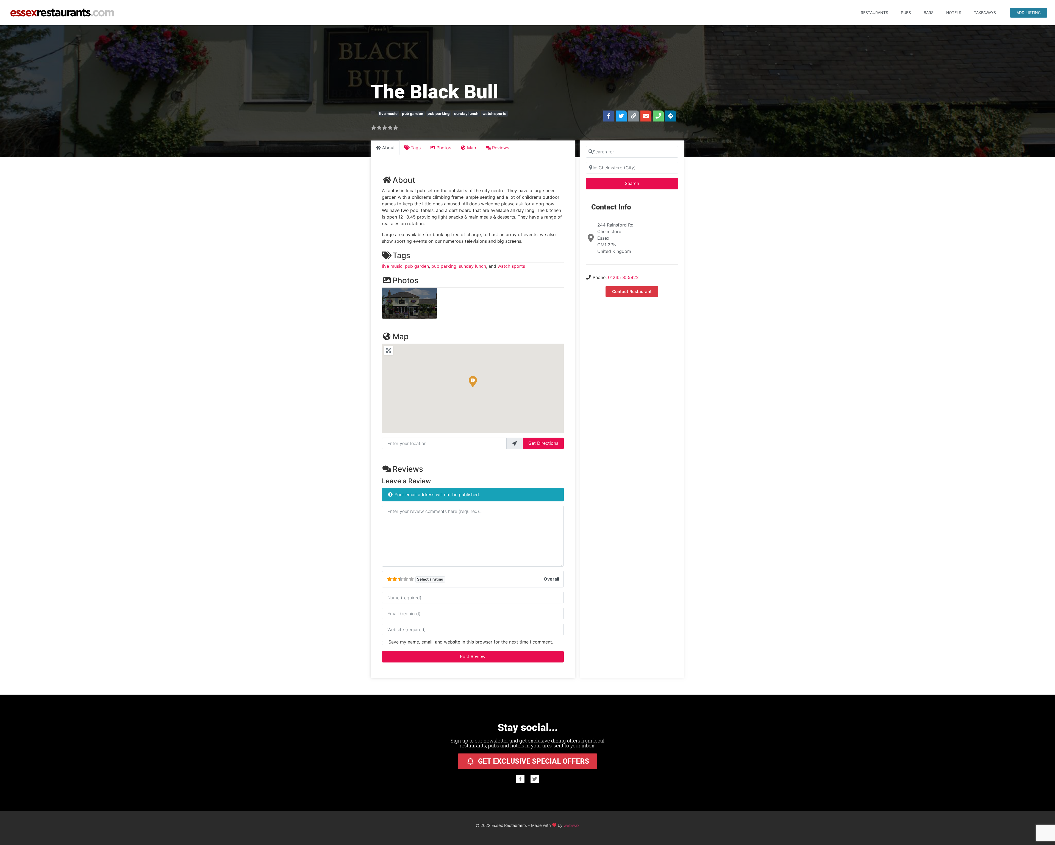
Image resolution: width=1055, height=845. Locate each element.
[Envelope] (645, 116)
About (404, 180)
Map (401, 336)
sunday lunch (466, 113)
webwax (571, 825)
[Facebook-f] (608, 116)
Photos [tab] (444, 147)
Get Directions (543, 443)
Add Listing (1029, 12)
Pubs (906, 12)
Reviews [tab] (500, 147)
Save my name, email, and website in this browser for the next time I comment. (470, 642)
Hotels (953, 12)
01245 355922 (623, 277)
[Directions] (670, 116)
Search (639, 183)
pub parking (438, 113)
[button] (473, 381)
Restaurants (874, 12)
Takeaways (985, 12)
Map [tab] (471, 147)
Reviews (408, 469)
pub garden (412, 113)
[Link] (633, 116)
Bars (929, 12)
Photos (405, 280)
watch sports (494, 113)
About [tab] (388, 147)
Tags (401, 255)
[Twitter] (621, 116)
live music (388, 113)
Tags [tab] (416, 147)
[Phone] (658, 116)
